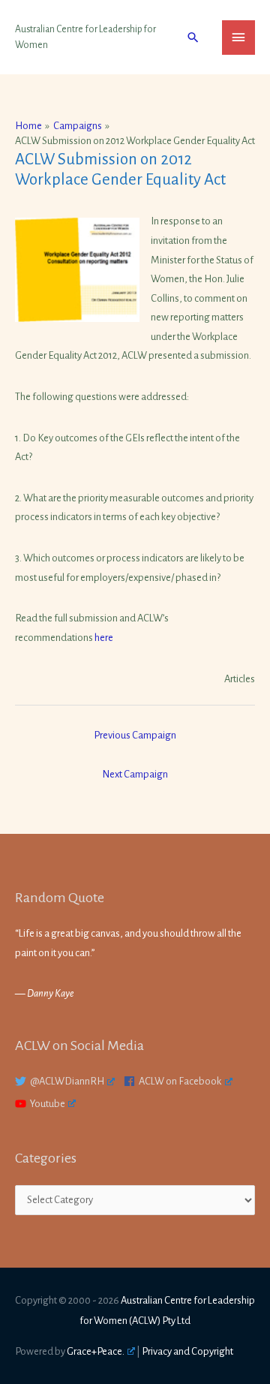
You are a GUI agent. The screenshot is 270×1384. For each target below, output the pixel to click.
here (104, 637)
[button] (193, 37)
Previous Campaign (135, 735)
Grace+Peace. (95, 1351)
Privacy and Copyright (187, 1351)
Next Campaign (135, 774)
